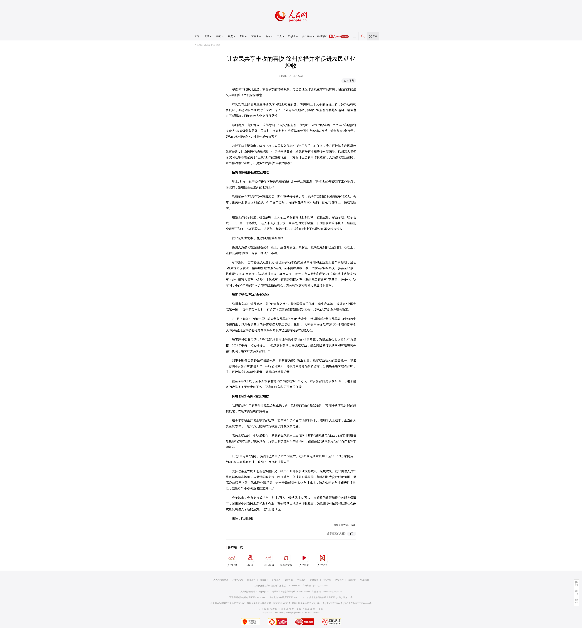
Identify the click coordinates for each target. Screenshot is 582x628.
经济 (218, 45)
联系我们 (364, 580)
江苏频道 (208, 45)
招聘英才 (264, 580)
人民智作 (322, 565)
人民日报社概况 (220, 580)
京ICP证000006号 (334, 603)
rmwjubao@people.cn (332, 591)
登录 (375, 36)
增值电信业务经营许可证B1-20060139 (286, 597)
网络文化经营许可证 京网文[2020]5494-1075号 (268, 603)
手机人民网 (268, 565)
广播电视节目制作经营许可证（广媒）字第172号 (330, 597)
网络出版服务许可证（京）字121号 (308, 603)
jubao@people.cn (320, 586)
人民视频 (304, 565)
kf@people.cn (263, 591)
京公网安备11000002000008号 (358, 603)
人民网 (197, 45)
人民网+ (250, 565)
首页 (196, 36)
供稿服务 (301, 580)
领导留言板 (286, 565)
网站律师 (339, 580)
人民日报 (232, 565)
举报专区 (322, 36)
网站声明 (327, 580)
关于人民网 (237, 580)
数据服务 (314, 580)
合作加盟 (289, 580)
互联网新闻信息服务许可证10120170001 (247, 597)
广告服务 (276, 580)
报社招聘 (251, 580)
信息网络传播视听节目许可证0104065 (227, 603)
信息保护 (352, 580)
